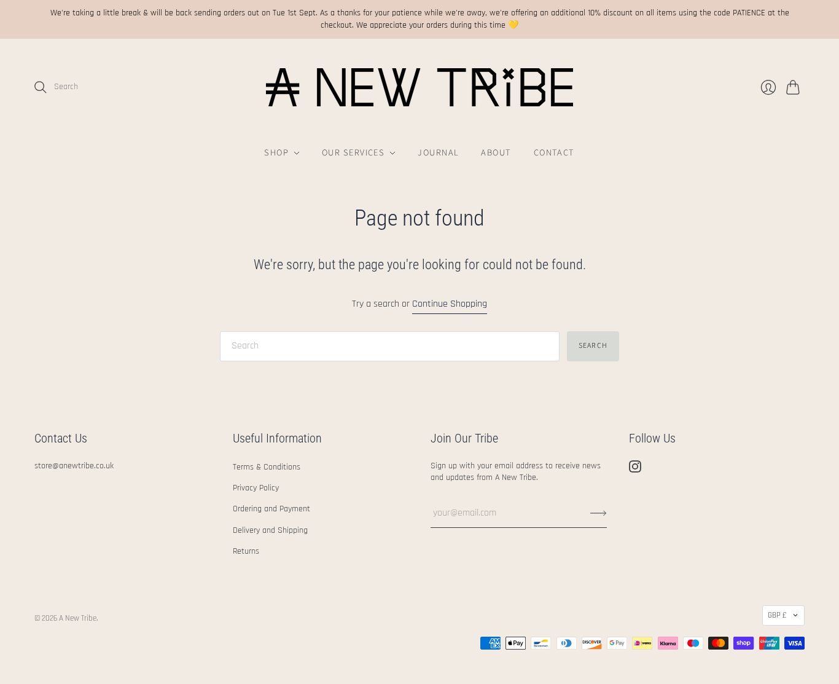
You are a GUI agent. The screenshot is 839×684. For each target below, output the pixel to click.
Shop (276, 152)
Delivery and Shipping (270, 530)
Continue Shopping (449, 303)
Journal (438, 152)
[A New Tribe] (419, 87)
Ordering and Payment (271, 508)
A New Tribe (77, 618)
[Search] (40, 87)
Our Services (353, 152)
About (496, 152)
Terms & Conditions (266, 467)
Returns (246, 551)
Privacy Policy (256, 487)
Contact (554, 152)
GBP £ (777, 615)
